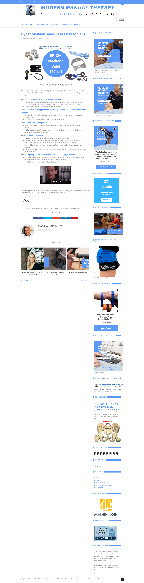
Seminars (77, 24)
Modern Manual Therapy (101, 482)
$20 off (26, 155)
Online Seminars (98, 487)
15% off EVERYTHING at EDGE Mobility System (42, 99)
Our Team (53, 2)
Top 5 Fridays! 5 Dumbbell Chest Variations (55, 273)
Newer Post (28, 280)
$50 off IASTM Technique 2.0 (35, 123)
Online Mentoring (42, 24)
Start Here (22, 2)
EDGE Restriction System (60, 208)
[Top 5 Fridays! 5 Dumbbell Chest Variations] (55, 259)
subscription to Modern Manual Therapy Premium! (54, 155)
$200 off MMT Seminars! (33, 135)
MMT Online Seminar (33, 2)
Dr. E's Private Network (100, 478)
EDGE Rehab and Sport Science (103, 485)
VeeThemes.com (100, 579)
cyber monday (36, 208)
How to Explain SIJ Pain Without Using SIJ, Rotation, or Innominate (106, 407)
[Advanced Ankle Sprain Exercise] (78, 259)
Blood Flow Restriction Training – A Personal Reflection (32, 273)
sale (78, 208)
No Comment (47, 38)
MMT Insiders (44, 2)
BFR (30, 208)
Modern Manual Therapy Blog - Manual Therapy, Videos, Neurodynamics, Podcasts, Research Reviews (58, 579)
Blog (31, 24)
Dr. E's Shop (97, 480)
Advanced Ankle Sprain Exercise (78, 272)
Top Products (66, 24)
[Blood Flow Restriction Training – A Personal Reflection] (32, 259)
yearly (31, 155)
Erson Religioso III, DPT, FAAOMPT (35, 38)
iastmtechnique (71, 208)
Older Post (83, 280)
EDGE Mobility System (46, 208)
